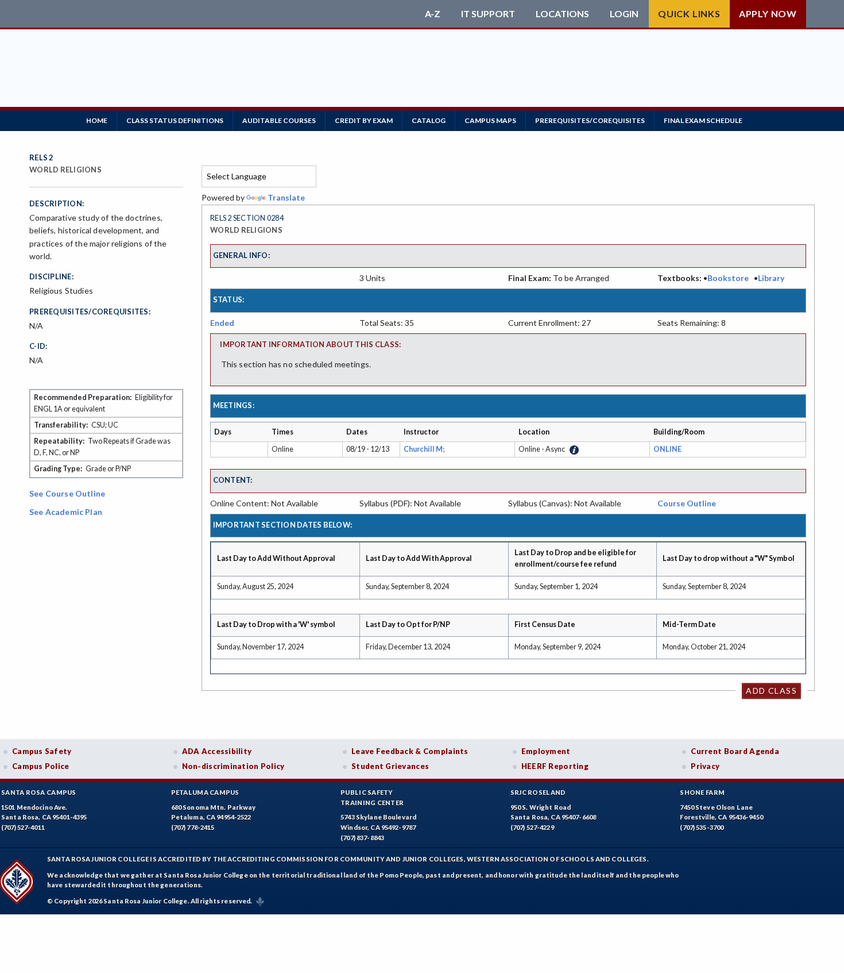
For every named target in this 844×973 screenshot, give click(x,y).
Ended (222, 323)
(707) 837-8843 (362, 837)
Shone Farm (702, 792)
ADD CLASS (771, 690)
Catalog (429, 120)
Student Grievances (390, 766)
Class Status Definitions (174, 120)
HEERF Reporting (555, 766)
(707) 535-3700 (701, 827)
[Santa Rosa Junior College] (224, 14)
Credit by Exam (364, 120)
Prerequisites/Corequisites (590, 120)
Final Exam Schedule (703, 120)
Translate (286, 197)
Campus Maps (490, 120)
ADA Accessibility (217, 751)
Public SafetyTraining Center (372, 797)
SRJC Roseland (538, 792)
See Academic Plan (65, 512)
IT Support (488, 13)
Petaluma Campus (205, 792)
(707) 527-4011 (23, 827)
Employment (546, 751)
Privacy (705, 766)
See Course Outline (67, 493)
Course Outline (686, 503)
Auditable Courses (279, 120)
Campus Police (40, 766)
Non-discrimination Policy (233, 766)
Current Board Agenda (735, 751)
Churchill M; (425, 449)
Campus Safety (42, 751)
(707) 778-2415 (193, 827)
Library (771, 278)
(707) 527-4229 (532, 827)
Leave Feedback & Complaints (409, 751)
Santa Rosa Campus (38, 792)
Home (96, 120)
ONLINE (667, 449)
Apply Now (768, 13)
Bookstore (728, 278)
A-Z (432, 13)
